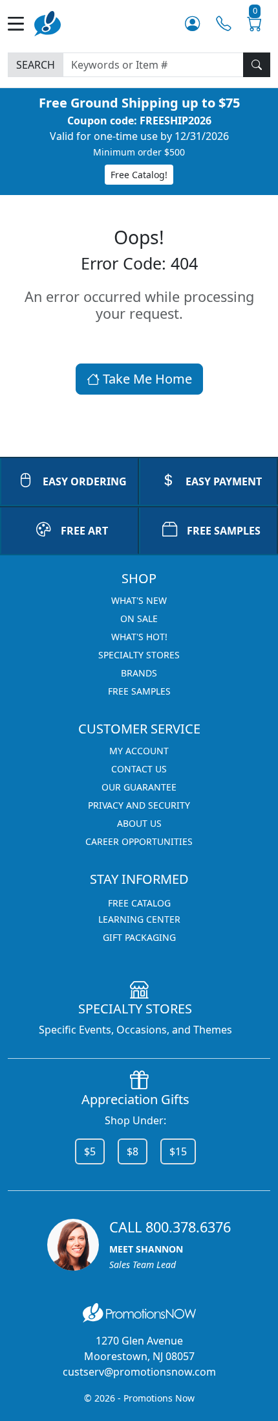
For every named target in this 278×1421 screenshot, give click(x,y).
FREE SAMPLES (224, 531)
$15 (178, 1151)
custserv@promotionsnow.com (139, 1372)
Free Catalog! (139, 174)
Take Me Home (146, 378)
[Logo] (47, 22)
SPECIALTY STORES (139, 655)
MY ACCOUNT (139, 751)
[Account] (192, 24)
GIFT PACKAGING (139, 937)
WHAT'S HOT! (139, 636)
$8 (132, 1151)
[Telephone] (223, 24)
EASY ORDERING (85, 481)
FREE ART (84, 531)
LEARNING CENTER (139, 919)
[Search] (256, 64)
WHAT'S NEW (139, 600)
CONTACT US (139, 769)
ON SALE (139, 618)
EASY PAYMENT (224, 481)
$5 (90, 1151)
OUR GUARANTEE (139, 787)
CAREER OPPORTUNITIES (139, 841)
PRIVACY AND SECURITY (139, 805)
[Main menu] (21, 23)
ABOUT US (139, 823)
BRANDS (139, 673)
